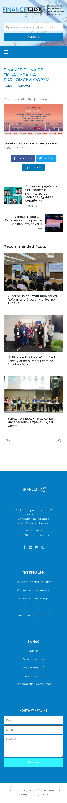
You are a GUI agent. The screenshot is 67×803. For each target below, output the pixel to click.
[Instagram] (42, 547)
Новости (45, 99)
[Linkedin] (31, 547)
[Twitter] (36, 547)
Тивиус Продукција (33, 794)
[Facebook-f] (24, 547)
